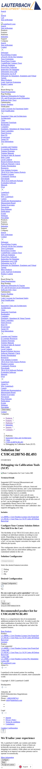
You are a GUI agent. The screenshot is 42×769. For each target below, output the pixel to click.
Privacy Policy (11, 720)
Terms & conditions (13, 722)
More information (7, 757)
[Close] (2, 767)
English (25, 767)
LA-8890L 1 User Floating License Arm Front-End (20, 517)
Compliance (10, 724)
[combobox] (25, 766)
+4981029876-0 (12, 698)
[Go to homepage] (21, 9)
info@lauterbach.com (14, 700)
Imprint (8, 718)
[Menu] (2, 22)
